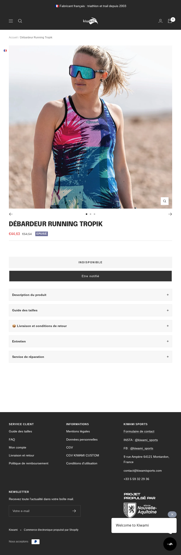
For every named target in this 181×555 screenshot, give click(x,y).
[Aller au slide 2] (90, 214)
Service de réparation (28, 357)
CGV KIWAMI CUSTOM (82, 455)
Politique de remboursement (28, 463)
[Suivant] (170, 214)
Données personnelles (82, 439)
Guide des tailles (25, 310)
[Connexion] (160, 21)
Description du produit (29, 295)
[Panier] (170, 21)
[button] (90, 276)
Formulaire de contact (139, 431)
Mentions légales (78, 431)
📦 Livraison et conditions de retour (39, 326)
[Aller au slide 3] (94, 214)
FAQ (12, 439)
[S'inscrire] (74, 510)
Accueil (13, 37)
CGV (69, 447)
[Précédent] (11, 214)
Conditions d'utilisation (81, 463)
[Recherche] (20, 21)
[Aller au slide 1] (86, 214)
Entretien (19, 341)
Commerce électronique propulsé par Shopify (51, 529)
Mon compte (17, 447)
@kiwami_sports (146, 440)
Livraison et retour (21, 455)
